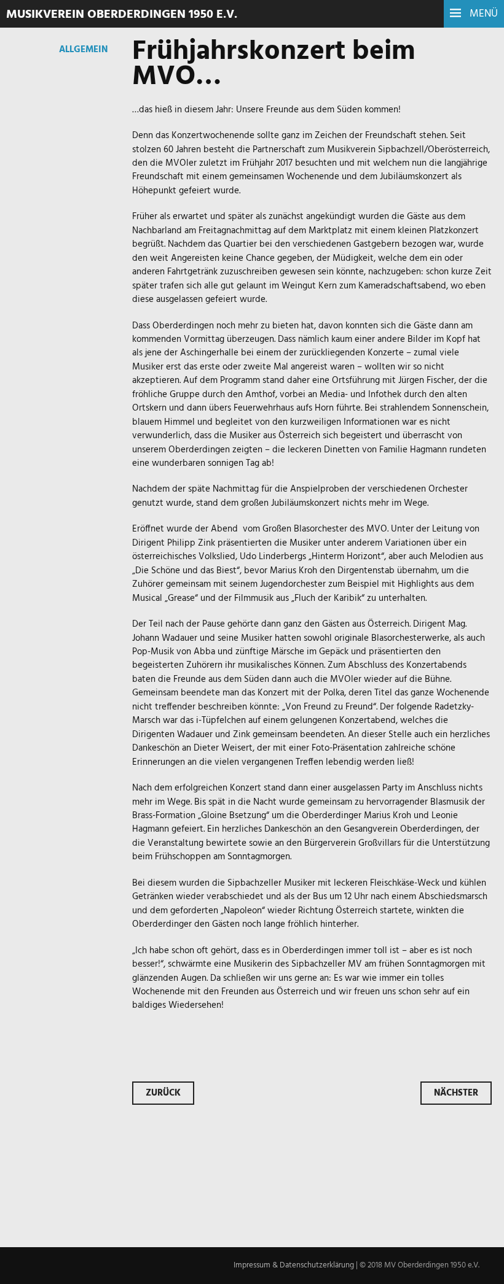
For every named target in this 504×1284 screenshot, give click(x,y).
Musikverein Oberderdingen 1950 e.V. (121, 15)
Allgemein (83, 49)
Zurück (163, 1093)
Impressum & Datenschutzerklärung (294, 1265)
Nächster (456, 1093)
